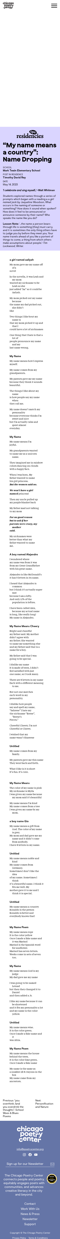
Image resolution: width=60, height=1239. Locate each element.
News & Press (30, 1214)
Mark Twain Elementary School (21, 170)
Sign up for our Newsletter (25, 1164)
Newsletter (30, 1219)
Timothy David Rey (14, 177)
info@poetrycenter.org (30, 1149)
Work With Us (30, 1209)
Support (30, 1224)
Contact (30, 1204)
